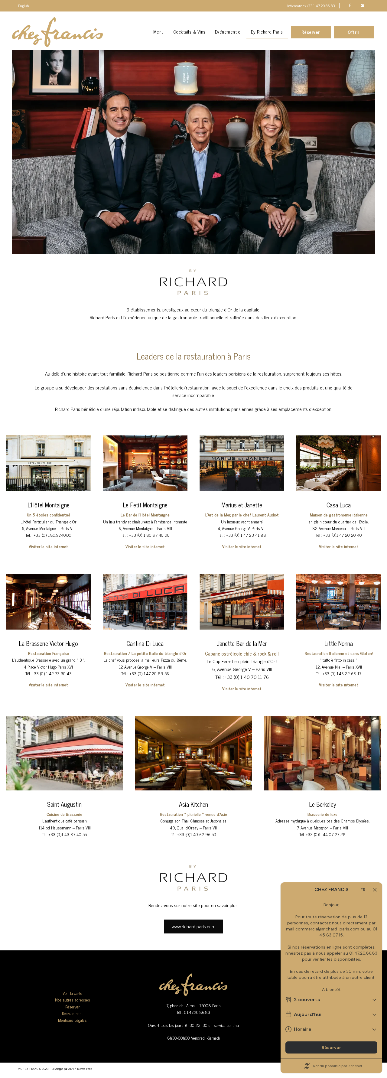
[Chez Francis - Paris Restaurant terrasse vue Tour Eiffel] (57, 32)
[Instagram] (362, 5)
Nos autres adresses (72, 999)
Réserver (72, 1006)
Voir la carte (72, 992)
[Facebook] (349, 5)
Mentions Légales (72, 1019)
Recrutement (72, 1013)
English (23, 6)
